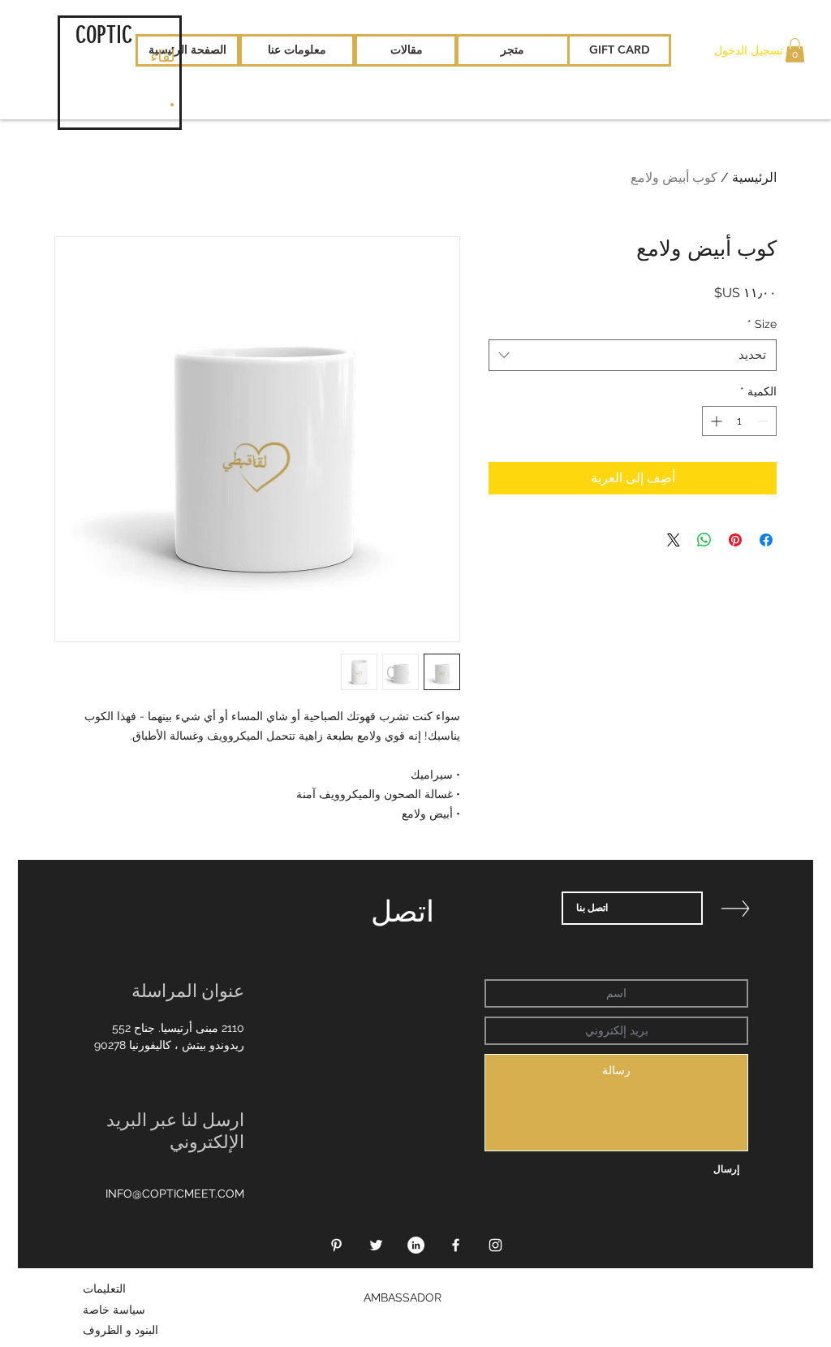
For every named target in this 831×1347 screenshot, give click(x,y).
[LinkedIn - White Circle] (415, 1245)
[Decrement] (764, 421)
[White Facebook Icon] (455, 1245)
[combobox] (633, 355)
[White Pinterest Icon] (336, 1245)
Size (762, 323)
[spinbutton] (739, 421)
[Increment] (714, 421)
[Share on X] (673, 540)
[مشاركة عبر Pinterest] (735, 540)
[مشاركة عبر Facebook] (766, 540)
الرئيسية (754, 177)
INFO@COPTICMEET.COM (174, 1193)
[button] (795, 50)
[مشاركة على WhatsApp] (704, 540)
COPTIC (103, 35)
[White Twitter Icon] (376, 1245)
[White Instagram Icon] (495, 1245)
